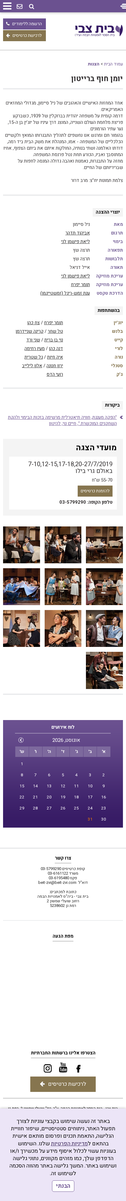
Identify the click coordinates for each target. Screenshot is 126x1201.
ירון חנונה (54, 365)
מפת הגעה (63, 936)
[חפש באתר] (31, 6)
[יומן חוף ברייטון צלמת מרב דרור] (104, 545)
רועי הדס (54, 374)
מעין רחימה (34, 348)
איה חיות (55, 357)
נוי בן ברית (53, 340)
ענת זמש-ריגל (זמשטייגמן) (65, 293)
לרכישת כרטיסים (27, 35)
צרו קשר (63, 858)
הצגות (93, 64)
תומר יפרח (80, 284)
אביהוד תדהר (77, 233)
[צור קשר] (19, 6)
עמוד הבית (113, 64)
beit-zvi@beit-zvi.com (57, 882)
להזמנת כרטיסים (95, 491)
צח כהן (33, 322)
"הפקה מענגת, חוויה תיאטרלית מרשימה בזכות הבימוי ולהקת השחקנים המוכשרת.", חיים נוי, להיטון (62, 420)
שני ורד (33, 340)
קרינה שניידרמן (29, 331)
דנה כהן (56, 348)
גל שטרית (33, 357)
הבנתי (63, 1186)
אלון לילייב (32, 365)
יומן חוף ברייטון (97, 79)
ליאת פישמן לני (75, 241)
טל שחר (55, 331)
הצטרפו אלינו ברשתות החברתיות (63, 1052)
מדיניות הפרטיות (69, 1144)
